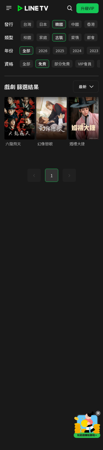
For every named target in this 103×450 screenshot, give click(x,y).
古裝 (59, 37)
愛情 (75, 37)
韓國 (59, 24)
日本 (43, 24)
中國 (75, 24)
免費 (42, 63)
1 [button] (52, 175)
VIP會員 (84, 63)
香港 (91, 24)
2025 (59, 50)
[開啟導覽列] (8, 8)
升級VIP (87, 8)
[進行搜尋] (69, 8)
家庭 (43, 37)
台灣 (27, 24)
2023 (94, 50)
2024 (77, 50)
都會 (91, 37)
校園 (27, 37)
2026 (42, 50)
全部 (26, 50)
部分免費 (62, 63)
